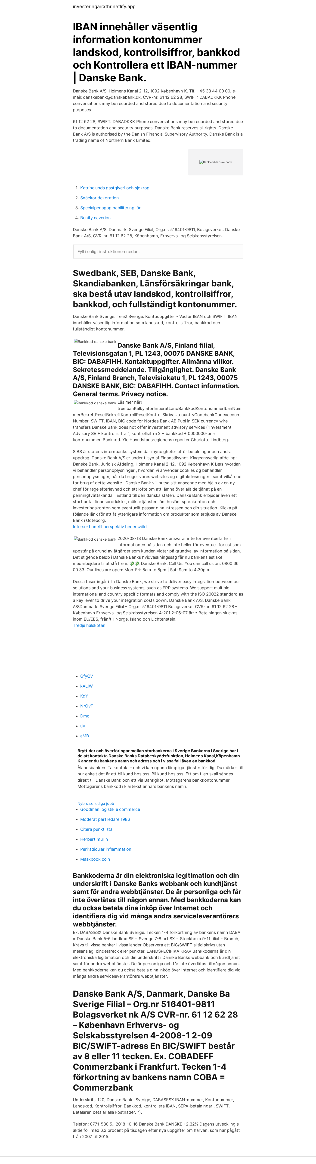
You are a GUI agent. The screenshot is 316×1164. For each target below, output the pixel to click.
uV (82, 725)
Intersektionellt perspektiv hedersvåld (110, 526)
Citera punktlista (96, 829)
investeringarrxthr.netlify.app (104, 6)
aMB (84, 735)
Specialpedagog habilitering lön (111, 207)
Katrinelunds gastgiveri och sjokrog (114, 187)
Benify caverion (95, 217)
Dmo (85, 716)
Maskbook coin (95, 859)
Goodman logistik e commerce (110, 809)
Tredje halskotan (89, 625)
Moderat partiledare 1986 (105, 819)
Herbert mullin (94, 839)
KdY (84, 696)
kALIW (86, 686)
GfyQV (86, 676)
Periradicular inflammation (105, 849)
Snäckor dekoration (99, 197)
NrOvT (86, 706)
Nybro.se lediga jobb (95, 803)
